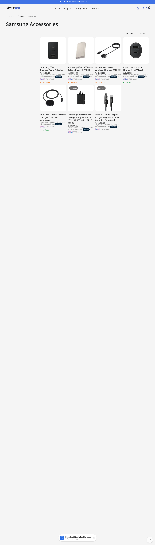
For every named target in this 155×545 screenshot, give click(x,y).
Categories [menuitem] (80, 8)
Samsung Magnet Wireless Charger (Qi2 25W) (53, 116)
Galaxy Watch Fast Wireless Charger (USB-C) (108, 68)
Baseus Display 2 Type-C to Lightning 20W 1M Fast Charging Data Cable (107, 117)
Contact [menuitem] (95, 8)
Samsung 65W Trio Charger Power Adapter (51, 68)
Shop (15, 16)
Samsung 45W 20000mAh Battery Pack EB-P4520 (80, 68)
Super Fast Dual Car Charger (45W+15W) (133, 68)
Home (8, 16)
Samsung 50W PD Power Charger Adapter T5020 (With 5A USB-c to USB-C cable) (80, 118)
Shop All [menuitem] (67, 8)
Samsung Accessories (28, 16)
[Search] (137, 8)
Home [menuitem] (57, 8)
